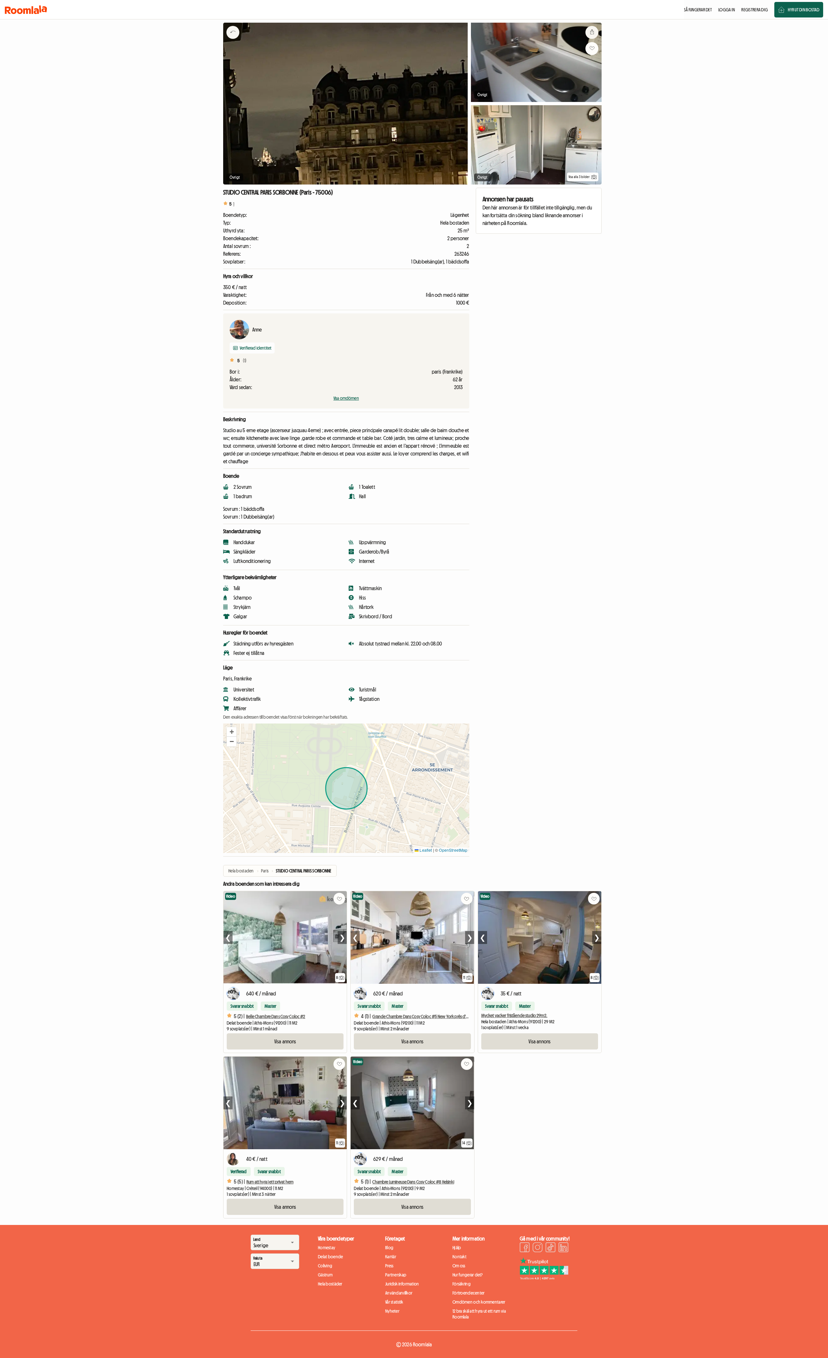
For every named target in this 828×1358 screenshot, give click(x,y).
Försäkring (461, 1284)
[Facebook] (524, 1248)
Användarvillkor (398, 1293)
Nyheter (392, 1311)
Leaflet (425, 850)
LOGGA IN (726, 9)
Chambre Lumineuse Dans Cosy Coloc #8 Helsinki (413, 1182)
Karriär (390, 1256)
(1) (244, 360)
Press (389, 1265)
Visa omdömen (346, 398)
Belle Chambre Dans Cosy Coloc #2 (275, 1016)
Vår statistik (394, 1302)
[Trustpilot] (544, 1278)
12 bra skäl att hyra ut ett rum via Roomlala (479, 1314)
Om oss (458, 1265)
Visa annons (285, 1041)
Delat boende (330, 1256)
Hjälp (456, 1247)
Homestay (326, 1247)
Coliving (325, 1265)
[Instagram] (537, 1248)
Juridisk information (402, 1284)
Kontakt (459, 1256)
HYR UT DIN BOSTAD (803, 9)
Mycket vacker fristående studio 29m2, (514, 1015)
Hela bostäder (330, 1284)
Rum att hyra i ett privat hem (269, 1182)
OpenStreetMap (453, 850)
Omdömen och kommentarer (478, 1302)
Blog (389, 1247)
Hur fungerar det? (467, 1275)
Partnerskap (395, 1275)
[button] (231, 732)
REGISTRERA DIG (754, 9)
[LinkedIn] (563, 1248)
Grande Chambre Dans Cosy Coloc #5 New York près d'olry (422, 1016)
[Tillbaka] (232, 40)
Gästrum (325, 1275)
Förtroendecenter (468, 1293)
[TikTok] (550, 1248)
